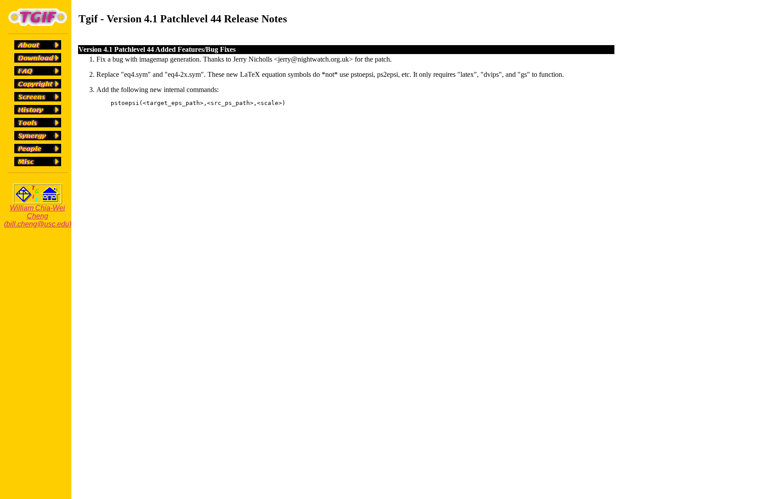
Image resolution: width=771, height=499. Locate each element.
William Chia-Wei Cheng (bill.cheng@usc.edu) (37, 216)
